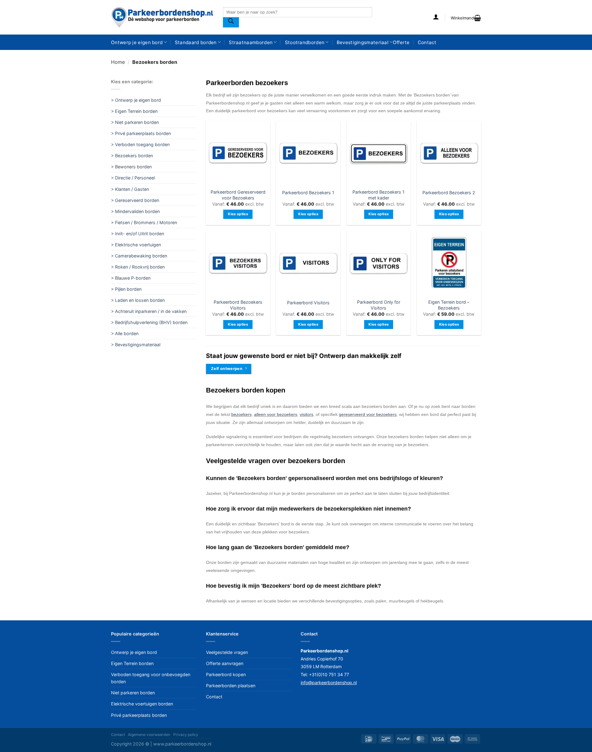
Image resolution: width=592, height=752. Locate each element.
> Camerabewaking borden (139, 255)
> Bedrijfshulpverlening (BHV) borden (149, 322)
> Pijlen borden (126, 289)
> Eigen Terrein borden (134, 111)
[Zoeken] (231, 22)
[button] (436, 16)
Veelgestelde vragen (227, 652)
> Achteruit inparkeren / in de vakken (149, 311)
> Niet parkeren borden (135, 122)
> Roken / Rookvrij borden (138, 266)
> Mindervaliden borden (135, 211)
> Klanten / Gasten (130, 189)
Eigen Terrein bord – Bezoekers (448, 304)
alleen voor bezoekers (275, 414)
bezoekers (241, 414)
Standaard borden (196, 42)
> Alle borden (124, 333)
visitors (306, 414)
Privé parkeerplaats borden (139, 715)
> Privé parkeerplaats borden (141, 133)
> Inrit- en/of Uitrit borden (137, 233)
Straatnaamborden (251, 42)
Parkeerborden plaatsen (230, 685)
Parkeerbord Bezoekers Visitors (238, 304)
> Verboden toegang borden (140, 144)
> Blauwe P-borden (130, 278)
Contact (427, 42)
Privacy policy (185, 734)
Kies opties (238, 214)
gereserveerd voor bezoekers (368, 414)
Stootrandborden (305, 42)
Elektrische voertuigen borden (142, 703)
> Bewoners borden (131, 166)
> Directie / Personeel (133, 177)
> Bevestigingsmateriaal (135, 344)
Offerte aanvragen (224, 663)
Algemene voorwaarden (149, 734)
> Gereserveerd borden (135, 200)
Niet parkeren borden (133, 692)
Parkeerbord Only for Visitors (378, 304)
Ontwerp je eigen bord (136, 42)
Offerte (401, 42)
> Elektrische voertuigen (136, 244)
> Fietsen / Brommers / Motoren (144, 222)
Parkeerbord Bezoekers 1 (308, 192)
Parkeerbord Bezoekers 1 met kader (378, 194)
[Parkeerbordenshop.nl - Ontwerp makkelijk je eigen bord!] (162, 17)
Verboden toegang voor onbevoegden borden (150, 678)
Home (118, 62)
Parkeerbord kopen (226, 674)
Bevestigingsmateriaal (362, 42)
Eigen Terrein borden (132, 663)
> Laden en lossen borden (138, 300)
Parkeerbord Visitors (308, 302)
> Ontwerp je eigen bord (136, 100)
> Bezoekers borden (132, 155)
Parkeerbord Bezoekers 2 (448, 192)
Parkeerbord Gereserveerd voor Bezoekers (238, 194)
